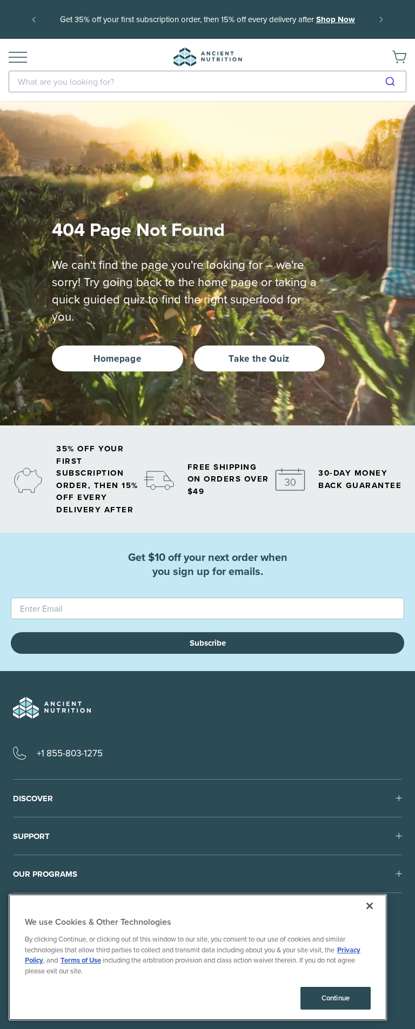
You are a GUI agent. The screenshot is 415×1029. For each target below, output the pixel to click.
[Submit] (394, 81)
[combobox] (207, 81)
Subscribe (208, 643)
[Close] (369, 906)
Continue (336, 998)
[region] (198, 957)
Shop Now (335, 19)
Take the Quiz (259, 358)
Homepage (117, 358)
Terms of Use (81, 960)
